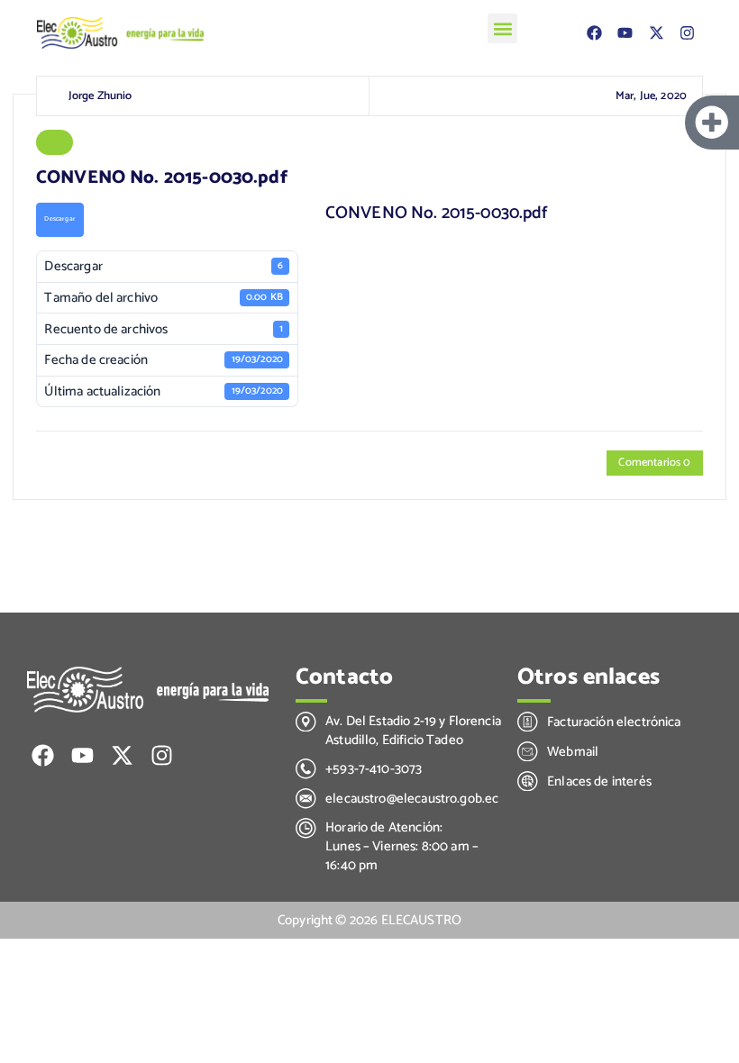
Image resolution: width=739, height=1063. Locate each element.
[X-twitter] (656, 33)
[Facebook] (594, 33)
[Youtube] (625, 33)
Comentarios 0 (654, 462)
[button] (502, 28)
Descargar (59, 219)
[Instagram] (686, 33)
